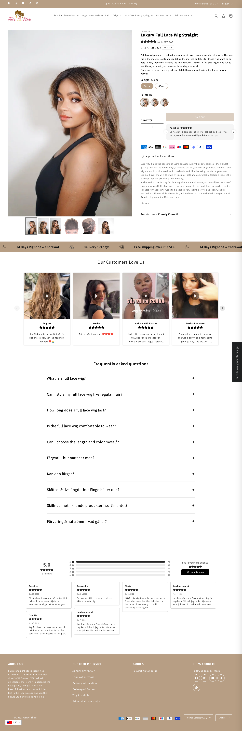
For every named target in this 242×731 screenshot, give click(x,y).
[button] (66, 15)
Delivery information (84, 683)
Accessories (162, 15)
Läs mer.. (145, 203)
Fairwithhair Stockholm (86, 701)
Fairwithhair (30, 717)
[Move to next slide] (224, 308)
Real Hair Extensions (65, 15)
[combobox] (13, 722)
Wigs (115, 15)
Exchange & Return (83, 689)
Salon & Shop (182, 15)
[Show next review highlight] (234, 132)
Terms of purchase (83, 677)
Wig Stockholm (81, 695)
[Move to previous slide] (18, 308)
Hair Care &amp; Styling (137, 15)
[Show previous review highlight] (166, 132)
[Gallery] (70, 133)
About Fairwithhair (83, 671)
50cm (148, 86)
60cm (163, 86)
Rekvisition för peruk (145, 671)
